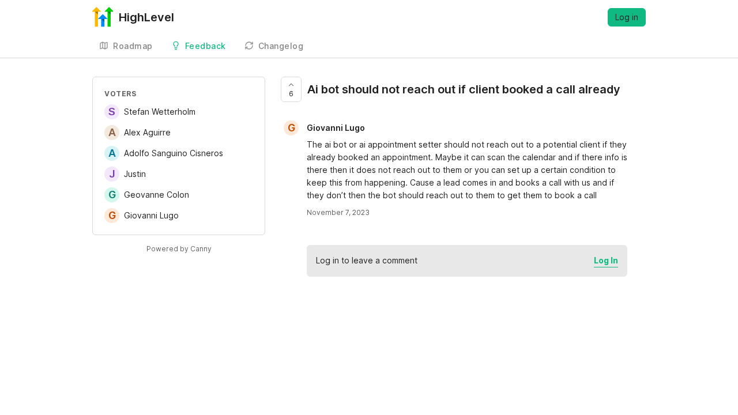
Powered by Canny (179, 248)
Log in (626, 17)
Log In (606, 260)
